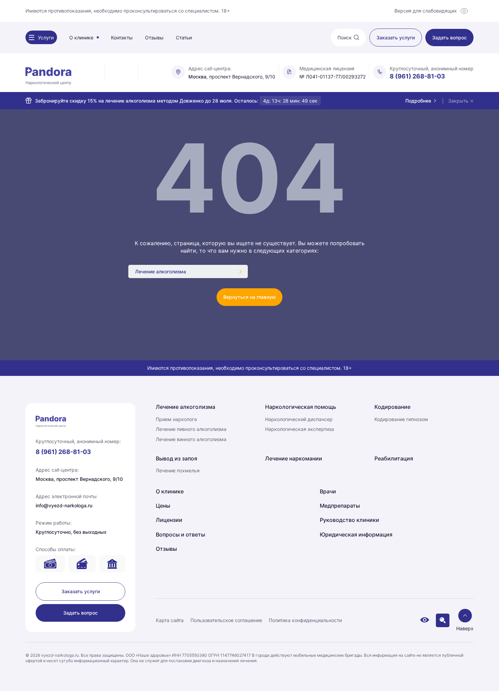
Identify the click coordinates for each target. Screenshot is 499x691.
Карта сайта (170, 620)
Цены (163, 505)
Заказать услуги (80, 591)
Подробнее (418, 101)
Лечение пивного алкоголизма (191, 429)
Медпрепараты (340, 505)
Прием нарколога (176, 419)
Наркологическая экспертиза (299, 429)
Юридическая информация (356, 534)
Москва (197, 76)
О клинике (81, 37)
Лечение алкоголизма (160, 271)
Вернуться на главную (249, 297)
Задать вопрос (80, 613)
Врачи (328, 491)
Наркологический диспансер (299, 419)
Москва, (45, 479)
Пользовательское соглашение (226, 620)
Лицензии (169, 519)
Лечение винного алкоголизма (191, 439)
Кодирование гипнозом (401, 419)
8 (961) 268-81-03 (417, 76)
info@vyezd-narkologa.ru (64, 505)
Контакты (122, 37)
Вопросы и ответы (180, 534)
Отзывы (154, 37)
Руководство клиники (349, 519)
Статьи (184, 37)
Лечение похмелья (178, 470)
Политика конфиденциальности (305, 620)
